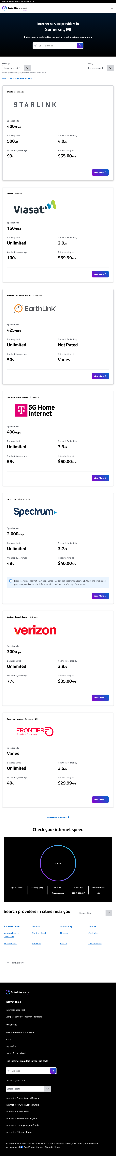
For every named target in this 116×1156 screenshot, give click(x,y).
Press (57, 1146)
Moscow (64, 933)
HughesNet (11, 1046)
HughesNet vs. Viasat (16, 1053)
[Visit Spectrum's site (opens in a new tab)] (35, 520)
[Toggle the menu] (112, 8)
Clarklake (93, 933)
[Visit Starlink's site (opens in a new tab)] (35, 113)
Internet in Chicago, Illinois (19, 1132)
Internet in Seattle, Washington (21, 1118)
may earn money (9, 2)
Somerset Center (12, 926)
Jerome (92, 926)
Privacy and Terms (73, 1143)
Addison (36, 926)
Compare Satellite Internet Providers (24, 1016)
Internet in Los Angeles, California (22, 1125)
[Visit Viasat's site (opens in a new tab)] (35, 215)
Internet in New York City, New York (22, 1104)
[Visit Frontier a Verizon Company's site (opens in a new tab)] (35, 740)
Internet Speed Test (15, 1009)
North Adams (10, 943)
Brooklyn (36, 943)
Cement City (66, 926)
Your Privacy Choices (33, 1146)
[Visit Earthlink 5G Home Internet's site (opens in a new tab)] (35, 316)
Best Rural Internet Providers (20, 1032)
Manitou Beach (39, 933)
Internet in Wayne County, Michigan (23, 1097)
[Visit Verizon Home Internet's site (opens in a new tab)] (35, 638)
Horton (63, 943)
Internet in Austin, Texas (17, 1111)
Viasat (9, 1039)
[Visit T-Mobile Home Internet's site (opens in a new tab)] (35, 418)
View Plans (99, 172)
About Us (49, 1146)
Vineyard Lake (95, 943)
